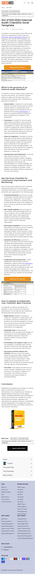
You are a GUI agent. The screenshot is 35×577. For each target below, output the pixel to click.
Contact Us (4, 489)
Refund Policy (5, 497)
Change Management (7, 523)
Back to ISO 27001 (18, 448)
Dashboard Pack (22, 519)
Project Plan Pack (22, 521)
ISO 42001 (20, 492)
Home (2, 7)
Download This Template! (17, 67)
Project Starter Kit (6, 521)
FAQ (2, 494)
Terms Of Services (6, 501)
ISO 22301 (20, 499)
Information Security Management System (14, 37)
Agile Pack (4, 519)
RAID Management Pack (24, 533)
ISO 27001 (9, 7)
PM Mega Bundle (22, 511)
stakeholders (28, 263)
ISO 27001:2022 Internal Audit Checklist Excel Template (17, 15)
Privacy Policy (5, 499)
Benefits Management (7, 526)
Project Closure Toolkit (7, 528)
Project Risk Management (24, 536)
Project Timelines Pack (23, 528)
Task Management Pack (24, 531)
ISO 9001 (20, 494)
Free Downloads (21, 514)
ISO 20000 (20, 497)
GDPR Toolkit (21, 487)
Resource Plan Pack (23, 526)
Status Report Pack (22, 523)
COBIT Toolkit (21, 504)
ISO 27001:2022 (14, 11)
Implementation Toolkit (7, 531)
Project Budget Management (25, 538)
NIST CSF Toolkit (22, 509)
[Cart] (28, 2)
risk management (22, 111)
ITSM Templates (21, 506)
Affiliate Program (6, 492)
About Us (3, 487)
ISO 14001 (20, 501)
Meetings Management (7, 533)
